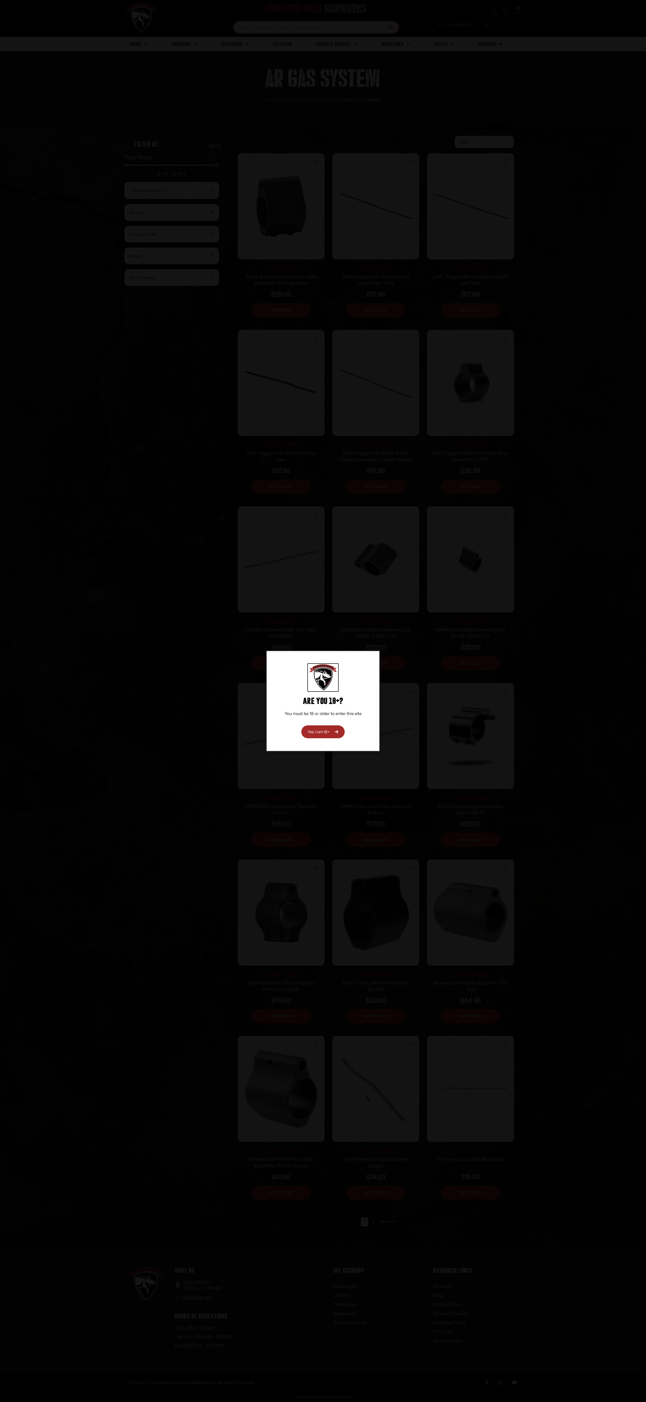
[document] (323, 701)
